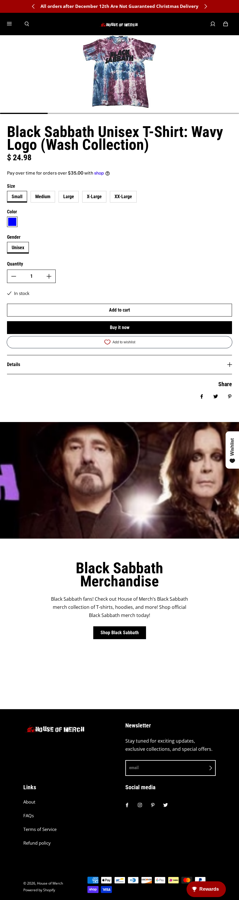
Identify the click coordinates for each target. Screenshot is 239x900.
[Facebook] (127, 805)
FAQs (28, 816)
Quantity (15, 264)
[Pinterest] (152, 805)
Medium (42, 196)
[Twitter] (165, 805)
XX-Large (123, 196)
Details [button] (13, 364)
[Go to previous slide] (34, 6)
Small (17, 196)
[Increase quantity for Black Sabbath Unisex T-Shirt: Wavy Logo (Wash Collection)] (49, 276)
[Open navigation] (13, 23)
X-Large (94, 196)
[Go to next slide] (205, 6)
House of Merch (50, 883)
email (134, 767)
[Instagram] (139, 805)
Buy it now (119, 327)
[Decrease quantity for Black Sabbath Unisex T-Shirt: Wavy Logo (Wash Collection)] (13, 276)
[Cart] (225, 23)
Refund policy (37, 843)
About (29, 802)
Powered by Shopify (39, 889)
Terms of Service (40, 829)
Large (68, 196)
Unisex (18, 247)
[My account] (212, 23)
